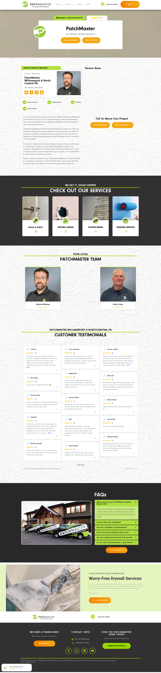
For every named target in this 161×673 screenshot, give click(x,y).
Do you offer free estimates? (109, 522)
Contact (88, 4)
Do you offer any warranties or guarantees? (115, 543)
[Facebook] (26, 92)
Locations (79, 4)
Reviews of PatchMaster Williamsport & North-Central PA (41, 469)
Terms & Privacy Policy (26, 662)
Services (67, 4)
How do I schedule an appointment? (112, 527)
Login (34, 662)
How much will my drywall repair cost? (113, 532)
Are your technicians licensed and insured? (114, 537)
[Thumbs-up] (42, 92)
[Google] (36, 92)
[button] (116, 503)
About (57, 4)
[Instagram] (31, 92)
